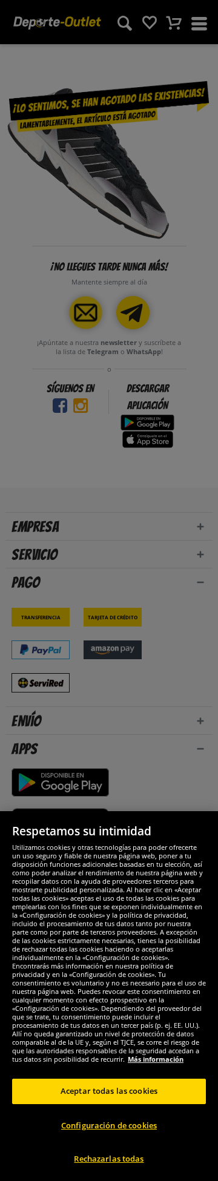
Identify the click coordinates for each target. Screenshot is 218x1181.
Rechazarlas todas (109, 1158)
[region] (109, 996)
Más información (155, 1059)
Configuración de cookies (109, 1125)
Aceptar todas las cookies (109, 1090)
